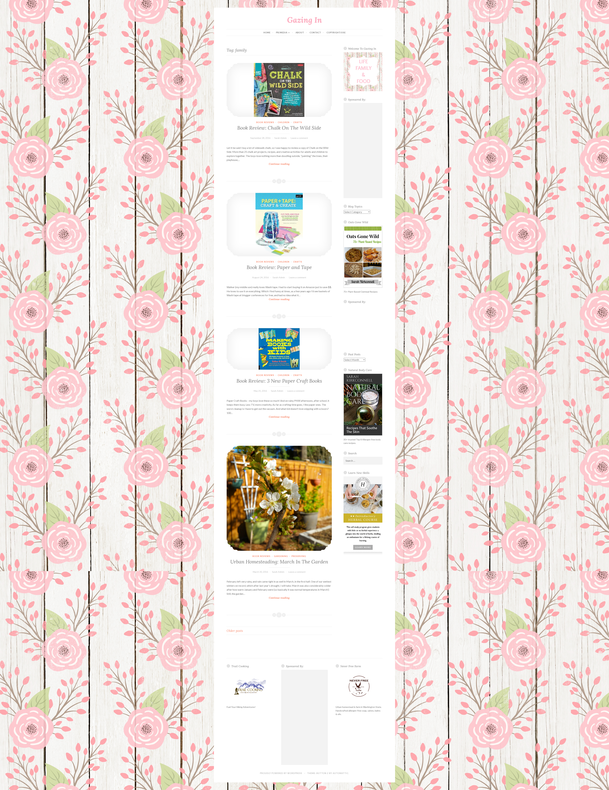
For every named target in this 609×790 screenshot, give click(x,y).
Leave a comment (299, 138)
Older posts (235, 631)
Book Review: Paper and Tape (279, 267)
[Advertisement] (363, 150)
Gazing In (304, 20)
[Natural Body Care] (363, 405)
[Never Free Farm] (359, 686)
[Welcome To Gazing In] (363, 71)
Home (266, 32)
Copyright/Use (336, 32)
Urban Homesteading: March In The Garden (279, 562)
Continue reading (283, 164)
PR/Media (281, 32)
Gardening (281, 556)
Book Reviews (265, 122)
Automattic (340, 773)
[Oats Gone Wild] (363, 257)
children (283, 122)
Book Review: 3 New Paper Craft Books (279, 381)
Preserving (298, 556)
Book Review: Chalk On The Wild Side (279, 128)
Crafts (297, 122)
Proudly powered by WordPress (281, 773)
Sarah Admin (280, 138)
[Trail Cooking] (250, 686)
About (300, 32)
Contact (315, 32)
